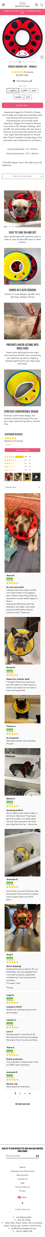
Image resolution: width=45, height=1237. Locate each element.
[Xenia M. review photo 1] (22, 533)
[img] (22, 583)
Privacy (22, 1191)
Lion (28, 97)
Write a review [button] (22, 450)
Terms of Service (22, 1187)
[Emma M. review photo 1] (22, 641)
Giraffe (24, 90)
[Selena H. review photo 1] (22, 772)
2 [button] (20, 1093)
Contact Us (22, 1179)
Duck (34, 90)
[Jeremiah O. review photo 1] (22, 852)
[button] (18, 72)
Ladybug (13, 90)
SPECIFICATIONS (22, 176)
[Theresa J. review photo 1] (22, 709)
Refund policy (23, 1175)
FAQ (22, 1183)
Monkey (18, 97)
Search (22, 1167)
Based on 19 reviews (14, 441)
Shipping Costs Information (22, 1171)
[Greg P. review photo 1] (22, 928)
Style (22, 86)
